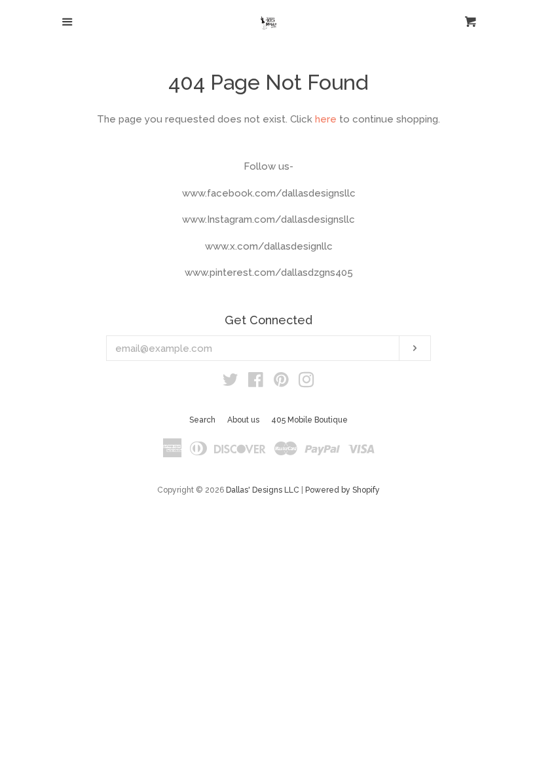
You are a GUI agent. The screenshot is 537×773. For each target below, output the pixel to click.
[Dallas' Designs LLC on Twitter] (230, 382)
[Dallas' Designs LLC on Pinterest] (281, 382)
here (326, 119)
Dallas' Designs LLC (262, 490)
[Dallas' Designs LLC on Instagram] (306, 382)
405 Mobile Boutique (309, 419)
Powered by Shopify (342, 490)
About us (243, 419)
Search (202, 419)
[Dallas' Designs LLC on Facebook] (256, 382)
